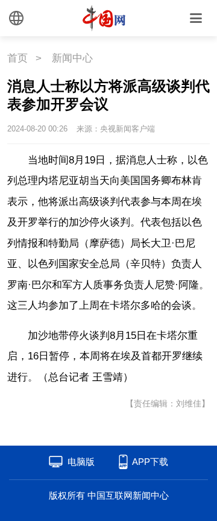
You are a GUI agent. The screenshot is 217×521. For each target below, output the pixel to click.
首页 (17, 58)
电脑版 (81, 461)
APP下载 (150, 461)
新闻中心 (72, 58)
